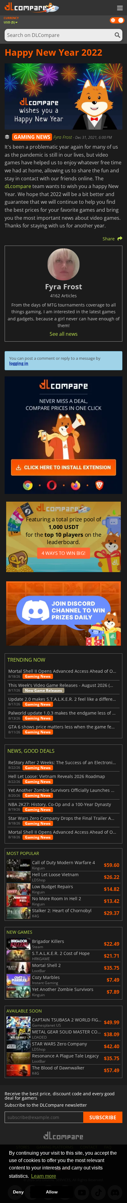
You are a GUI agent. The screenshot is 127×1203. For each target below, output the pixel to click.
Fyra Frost (63, 137)
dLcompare (18, 186)
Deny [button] (18, 1191)
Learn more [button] (43, 1176)
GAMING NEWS (32, 137)
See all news (64, 334)
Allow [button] (52, 1191)
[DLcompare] (63, 1135)
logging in (18, 363)
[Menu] (119, 8)
